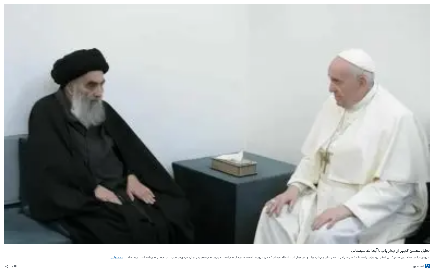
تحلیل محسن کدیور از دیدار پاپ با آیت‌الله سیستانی (390, 250)
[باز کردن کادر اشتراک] (6, 265)
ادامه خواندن (117, 257)
